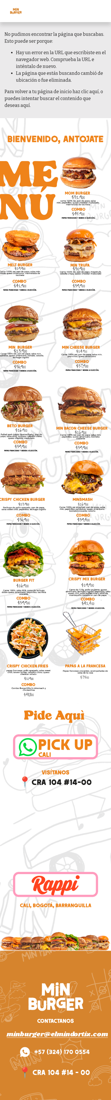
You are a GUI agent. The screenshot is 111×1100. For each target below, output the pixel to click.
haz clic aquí (86, 91)
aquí (25, 105)
